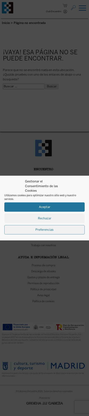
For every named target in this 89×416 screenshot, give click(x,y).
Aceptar (44, 207)
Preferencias (44, 230)
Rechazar (44, 218)
